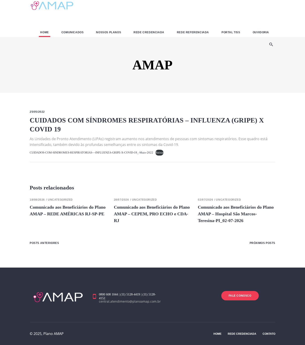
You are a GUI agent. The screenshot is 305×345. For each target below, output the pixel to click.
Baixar (159, 152)
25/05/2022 (37, 111)
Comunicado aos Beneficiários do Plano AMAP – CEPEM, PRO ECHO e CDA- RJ (152, 214)
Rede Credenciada (242, 333)
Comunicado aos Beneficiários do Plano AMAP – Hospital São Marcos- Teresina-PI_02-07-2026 (236, 214)
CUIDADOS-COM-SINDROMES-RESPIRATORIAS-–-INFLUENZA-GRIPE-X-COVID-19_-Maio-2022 (91, 152)
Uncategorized (60, 199)
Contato (269, 333)
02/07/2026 (205, 199)
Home (217, 333)
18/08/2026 (37, 199)
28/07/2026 (121, 199)
